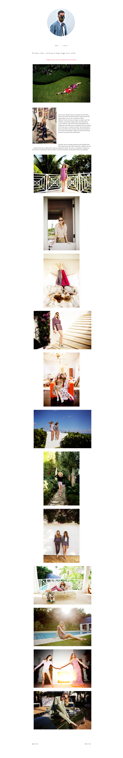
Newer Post (35, 744)
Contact (65, 46)
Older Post (88, 744)
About (56, 46)
